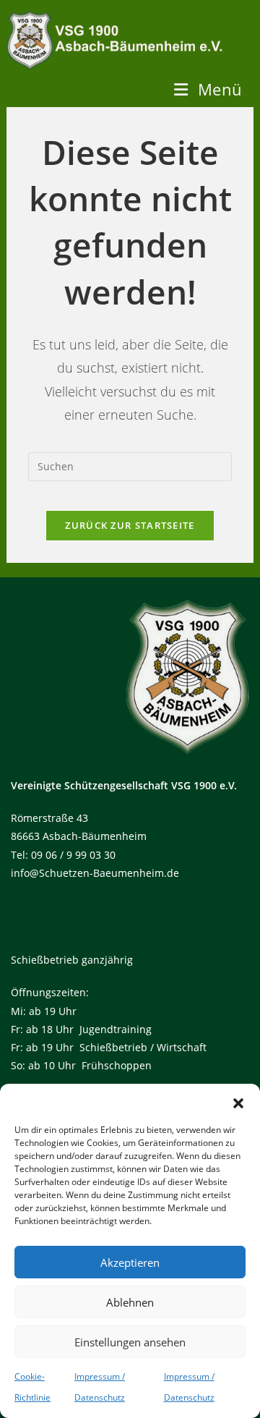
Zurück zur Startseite (129, 525)
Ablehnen (130, 1302)
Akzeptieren (130, 1262)
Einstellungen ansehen (130, 1342)
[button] (238, 1102)
